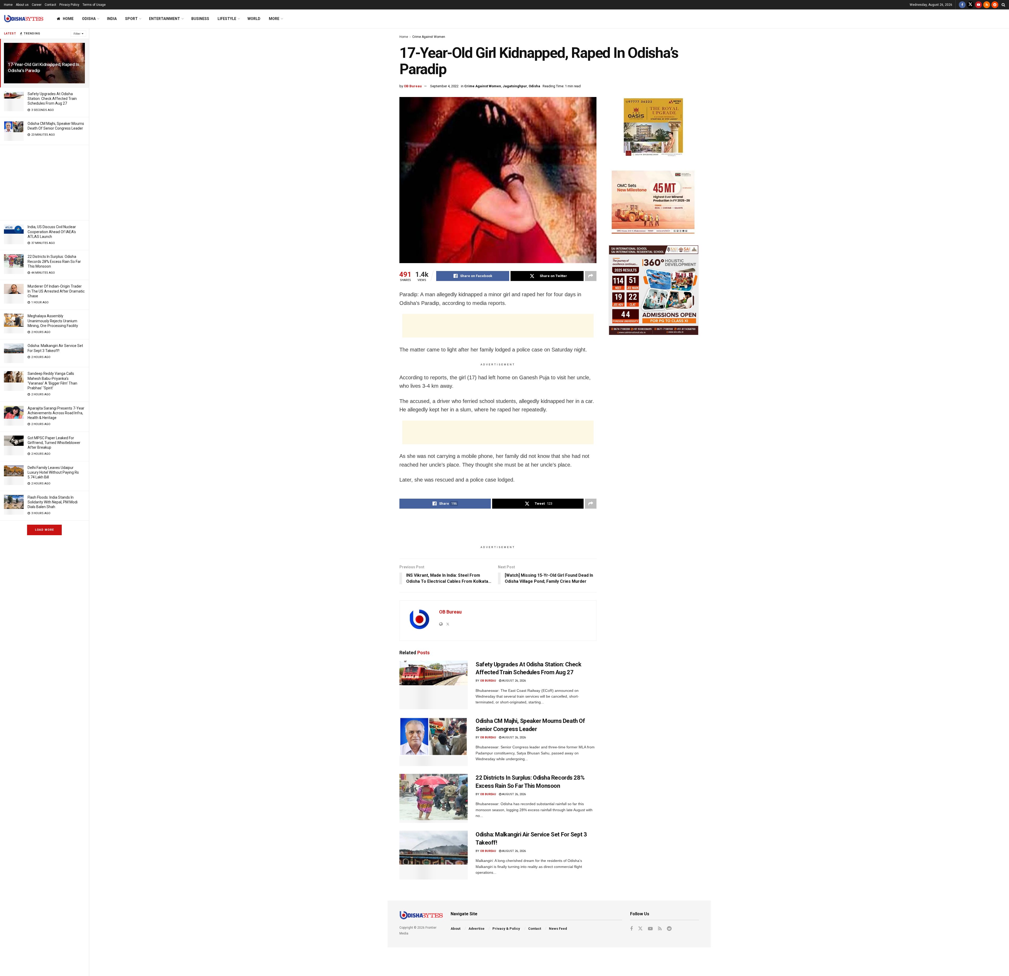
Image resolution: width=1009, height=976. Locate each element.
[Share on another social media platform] (590, 276)
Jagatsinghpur (515, 86)
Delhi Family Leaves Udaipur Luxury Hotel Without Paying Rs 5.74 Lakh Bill (53, 472)
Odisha (89, 19)
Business (200, 19)
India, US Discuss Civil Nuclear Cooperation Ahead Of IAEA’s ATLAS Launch (52, 231)
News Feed (558, 929)
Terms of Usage (94, 5)
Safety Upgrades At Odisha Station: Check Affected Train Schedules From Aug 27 (52, 98)
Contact (50, 5)
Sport (131, 19)
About (455, 929)
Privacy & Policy (506, 929)
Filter (77, 33)
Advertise (477, 929)
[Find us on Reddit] (994, 4)
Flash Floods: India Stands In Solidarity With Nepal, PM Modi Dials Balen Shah (53, 502)
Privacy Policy (69, 5)
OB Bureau (413, 86)
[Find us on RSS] (986, 4)
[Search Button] (1003, 4)
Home (8, 5)
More (274, 19)
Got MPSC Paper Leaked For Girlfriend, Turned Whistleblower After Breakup (54, 442)
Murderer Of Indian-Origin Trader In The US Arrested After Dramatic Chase (56, 291)
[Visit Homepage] (23, 18)
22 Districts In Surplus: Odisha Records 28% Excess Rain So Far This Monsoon (54, 261)
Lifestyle (227, 19)
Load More (44, 530)
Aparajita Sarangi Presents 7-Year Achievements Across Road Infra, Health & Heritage (56, 413)
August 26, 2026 (513, 680)
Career (37, 5)
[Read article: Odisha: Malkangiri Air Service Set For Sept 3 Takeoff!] (433, 855)
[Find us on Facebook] (962, 4)
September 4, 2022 (444, 86)
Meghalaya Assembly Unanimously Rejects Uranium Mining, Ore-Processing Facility (53, 321)
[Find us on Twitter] (970, 4)
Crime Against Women (428, 37)
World (254, 19)
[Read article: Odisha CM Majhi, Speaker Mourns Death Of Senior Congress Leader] (433, 741)
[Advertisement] (44, 182)
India (112, 19)
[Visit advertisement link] (653, 128)
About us (22, 5)
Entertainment (164, 19)
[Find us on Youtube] (978, 4)
